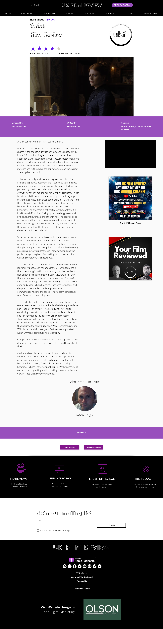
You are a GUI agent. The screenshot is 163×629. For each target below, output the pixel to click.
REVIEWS (50, 20)
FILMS (41, 20)
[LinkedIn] (99, 566)
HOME (33, 20)
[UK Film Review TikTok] (70, 566)
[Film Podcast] (65, 566)
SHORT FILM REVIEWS (102, 478)
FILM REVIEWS (18, 478)
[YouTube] (84, 566)
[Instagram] (89, 566)
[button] (130, 12)
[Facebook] (75, 566)
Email (40, 520)
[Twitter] (80, 566)
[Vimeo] (94, 566)
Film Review (46, 35)
